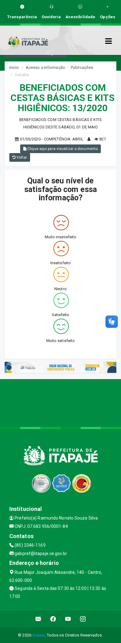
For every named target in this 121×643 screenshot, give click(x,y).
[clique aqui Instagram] (83, 619)
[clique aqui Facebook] (53, 619)
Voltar (21, 157)
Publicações (82, 67)
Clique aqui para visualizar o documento (62, 149)
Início (14, 67)
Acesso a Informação (45, 67)
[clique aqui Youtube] (68, 619)
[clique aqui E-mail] (38, 619)
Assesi (38, 635)
